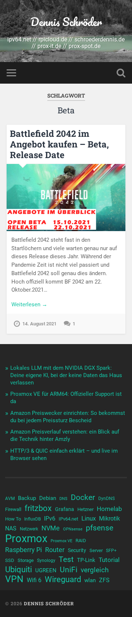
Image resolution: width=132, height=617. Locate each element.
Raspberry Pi (23, 550)
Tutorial (109, 559)
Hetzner (85, 509)
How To (13, 519)
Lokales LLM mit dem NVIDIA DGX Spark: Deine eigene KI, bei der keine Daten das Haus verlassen (66, 375)
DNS (63, 498)
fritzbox (38, 508)
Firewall (13, 509)
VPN (14, 579)
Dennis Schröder (66, 22)
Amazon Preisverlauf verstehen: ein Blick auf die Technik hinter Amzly (64, 435)
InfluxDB (32, 519)
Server (96, 550)
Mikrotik (109, 518)
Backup (27, 498)
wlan (90, 580)
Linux (88, 518)
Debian (47, 498)
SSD (9, 560)
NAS (10, 528)
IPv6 (49, 518)
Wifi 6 (34, 580)
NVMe (50, 528)
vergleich (95, 570)
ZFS (104, 580)
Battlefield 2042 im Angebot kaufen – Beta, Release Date (59, 144)
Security (77, 550)
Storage (26, 560)
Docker (83, 497)
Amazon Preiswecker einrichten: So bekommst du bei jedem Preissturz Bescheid (67, 417)
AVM (10, 498)
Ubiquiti (18, 569)
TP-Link (86, 560)
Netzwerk (29, 529)
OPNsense (72, 529)
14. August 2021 (39, 323)
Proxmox (26, 538)
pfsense (99, 527)
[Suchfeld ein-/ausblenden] (121, 73)
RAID (81, 540)
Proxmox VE (61, 540)
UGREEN (45, 570)
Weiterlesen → (29, 304)
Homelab (109, 508)
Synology (46, 560)
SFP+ (111, 550)
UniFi (68, 569)
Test (66, 559)
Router (55, 550)
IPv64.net (68, 519)
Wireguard (63, 579)
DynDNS (106, 498)
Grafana (64, 509)
